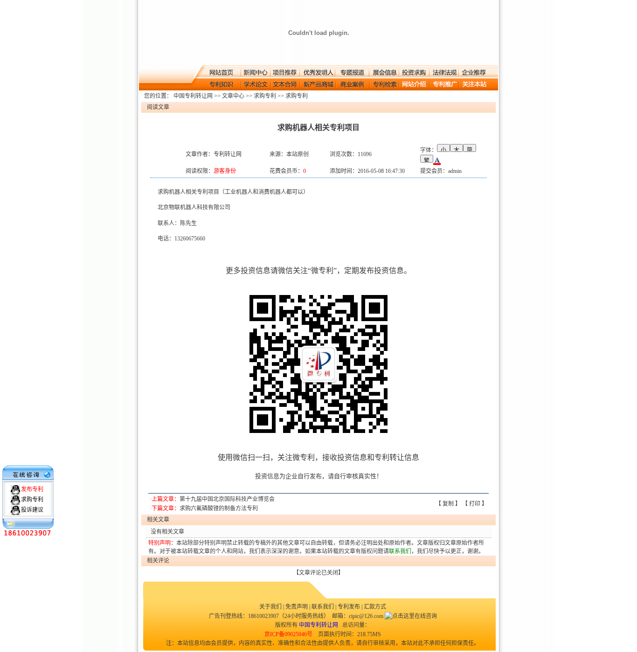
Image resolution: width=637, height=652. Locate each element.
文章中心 (233, 96)
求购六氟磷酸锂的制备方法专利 (219, 508)
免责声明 (296, 607)
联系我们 (323, 607)
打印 (474, 504)
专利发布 (349, 607)
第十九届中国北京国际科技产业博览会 (227, 499)
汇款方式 (375, 607)
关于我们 (271, 607)
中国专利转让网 (193, 96)
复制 (448, 504)
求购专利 (265, 96)
